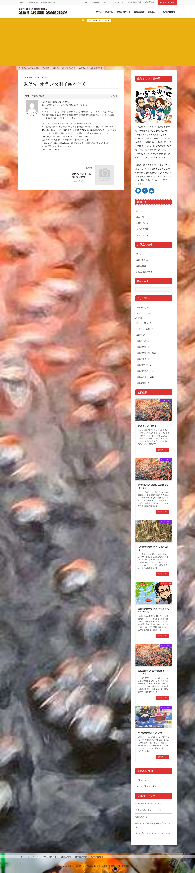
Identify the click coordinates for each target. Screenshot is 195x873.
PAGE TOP (187, 844)
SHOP (85, 2)
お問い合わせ (169, 2)
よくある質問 (142, 229)
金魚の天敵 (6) (142, 341)
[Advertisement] (97, 44)
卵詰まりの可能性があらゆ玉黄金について (153, 825)
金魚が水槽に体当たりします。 (149, 810)
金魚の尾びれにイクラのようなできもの (153, 833)
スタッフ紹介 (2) (143, 323)
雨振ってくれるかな (147, 425)
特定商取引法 (150, 2)
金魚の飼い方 (142, 260)
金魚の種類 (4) (142, 359)
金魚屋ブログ (81, 857)
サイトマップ (118, 2)
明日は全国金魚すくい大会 (150, 732)
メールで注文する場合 (146, 786)
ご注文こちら (142, 780)
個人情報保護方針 (134, 2)
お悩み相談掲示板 (144, 272)
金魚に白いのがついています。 (149, 803)
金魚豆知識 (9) (142, 383)
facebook (95, 2)
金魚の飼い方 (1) (143, 365)
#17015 (114, 96)
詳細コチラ (162, 450)
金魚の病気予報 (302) (146, 353)
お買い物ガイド (50, 857)
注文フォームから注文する (99, 21)
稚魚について (141, 817)
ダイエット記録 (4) (144, 329)
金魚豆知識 (141, 266)
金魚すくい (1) (142, 335)
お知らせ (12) (142, 307)
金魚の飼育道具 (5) (144, 371)
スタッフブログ (143, 313)
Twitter (105, 2)
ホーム (139, 211)
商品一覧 (140, 217)
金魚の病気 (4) (142, 347)
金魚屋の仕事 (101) (145, 377)
